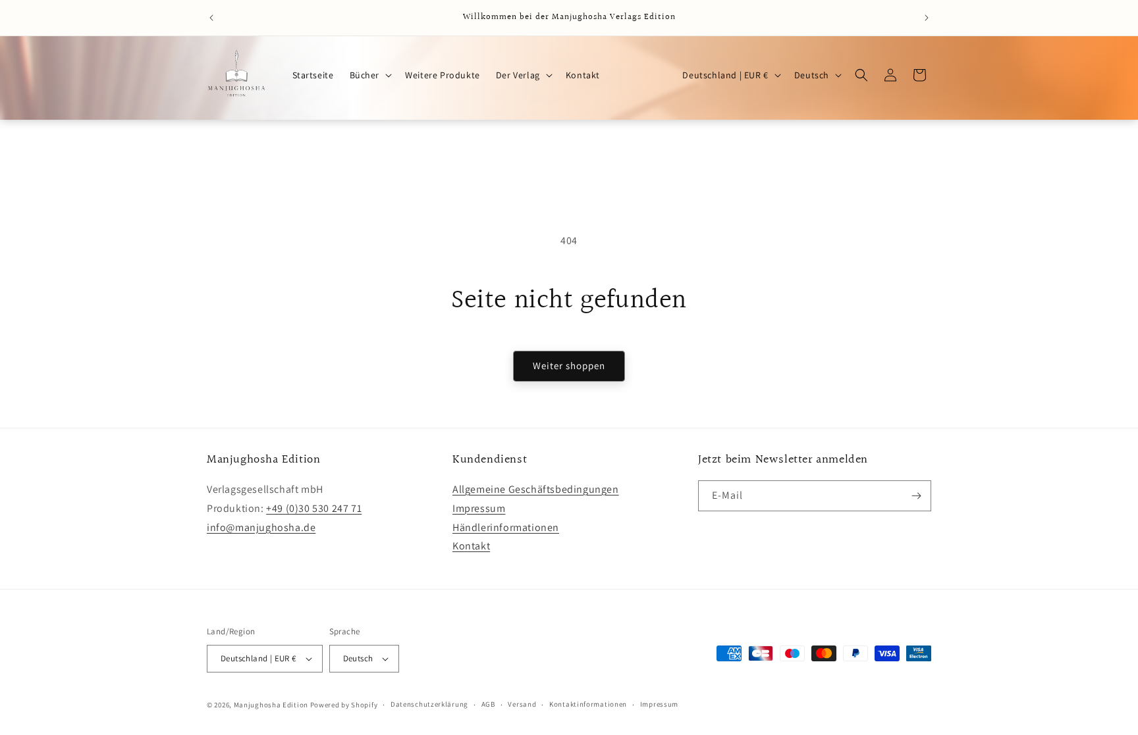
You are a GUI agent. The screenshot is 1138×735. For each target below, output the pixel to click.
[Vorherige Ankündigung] (211, 17)
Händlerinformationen (505, 527)
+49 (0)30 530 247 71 (314, 508)
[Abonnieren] (916, 495)
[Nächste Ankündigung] (926, 17)
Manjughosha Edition (271, 704)
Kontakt (471, 546)
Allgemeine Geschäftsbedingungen (535, 489)
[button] (370, 75)
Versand (522, 704)
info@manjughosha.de (261, 527)
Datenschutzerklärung (429, 704)
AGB (488, 704)
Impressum (478, 508)
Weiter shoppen (569, 365)
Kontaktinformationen (588, 704)
